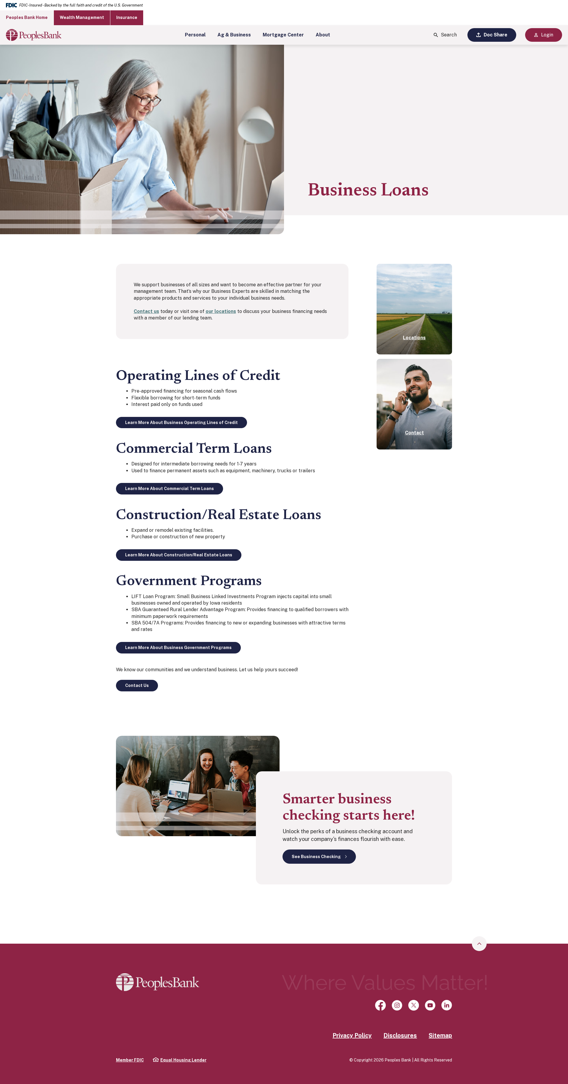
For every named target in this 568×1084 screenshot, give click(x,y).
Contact (414, 433)
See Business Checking (316, 856)
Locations (414, 338)
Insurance (126, 17)
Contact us (146, 311)
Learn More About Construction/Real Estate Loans (178, 555)
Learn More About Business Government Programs (178, 647)
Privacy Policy (352, 1035)
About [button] (323, 35)
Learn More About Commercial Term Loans (169, 488)
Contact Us (137, 685)
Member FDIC (130, 1059)
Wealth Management (82, 17)
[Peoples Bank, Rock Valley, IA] (34, 35)
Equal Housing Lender (179, 1059)
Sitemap (440, 1035)
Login (547, 35)
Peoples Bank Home (27, 17)
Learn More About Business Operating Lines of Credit (181, 422)
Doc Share (495, 35)
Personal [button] (195, 35)
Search (449, 35)
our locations (221, 311)
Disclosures (400, 1035)
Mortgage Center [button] (283, 35)
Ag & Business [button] (234, 35)
